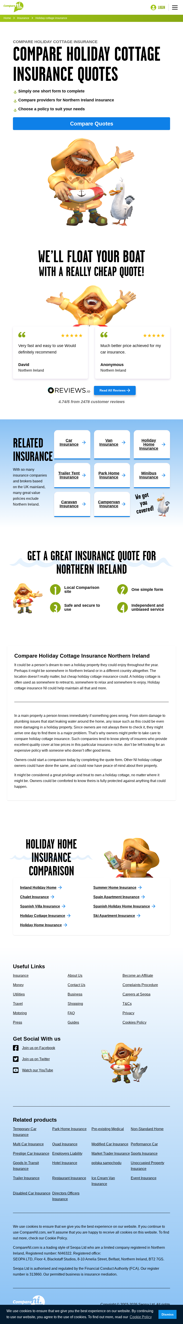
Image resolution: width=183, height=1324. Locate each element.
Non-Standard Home (147, 1129)
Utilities (19, 994)
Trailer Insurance (26, 1178)
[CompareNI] (13, 7)
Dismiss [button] (168, 1314)
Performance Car (144, 1144)
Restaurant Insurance (69, 1178)
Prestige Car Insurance (31, 1153)
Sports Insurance (144, 1153)
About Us (75, 975)
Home (7, 18)
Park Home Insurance (69, 1129)
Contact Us (76, 985)
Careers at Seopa (136, 994)
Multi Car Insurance (28, 1144)
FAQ (71, 1013)
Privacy (128, 1013)
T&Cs (127, 1004)
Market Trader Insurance (111, 1153)
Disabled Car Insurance (31, 1193)
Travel (18, 1004)
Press (17, 1022)
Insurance (23, 18)
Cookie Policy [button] (141, 1317)
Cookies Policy (134, 1022)
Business (75, 994)
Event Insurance (143, 1178)
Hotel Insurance (64, 1163)
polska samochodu (106, 1163)
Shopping (75, 1004)
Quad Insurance (64, 1144)
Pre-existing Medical (108, 1129)
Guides (73, 1022)
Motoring (20, 1013)
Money (18, 985)
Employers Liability (67, 1153)
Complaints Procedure (140, 985)
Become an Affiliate (138, 975)
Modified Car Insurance (110, 1144)
